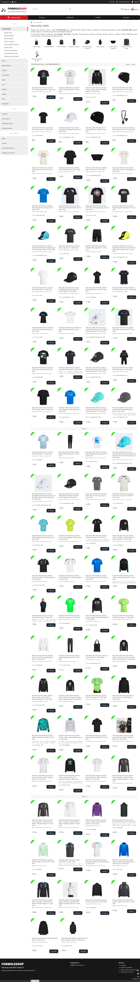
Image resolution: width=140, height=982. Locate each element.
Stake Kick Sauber (7, 128)
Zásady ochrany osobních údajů (130, 970)
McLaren (4, 70)
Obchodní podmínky (126, 967)
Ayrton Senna (6, 119)
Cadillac (4, 94)
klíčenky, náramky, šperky (37, 60)
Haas (3, 99)
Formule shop (15, 17)
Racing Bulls (5, 104)
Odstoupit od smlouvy (127, 972)
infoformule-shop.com (77, 965)
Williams (4, 89)
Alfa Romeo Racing (7, 123)
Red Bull (42, 17)
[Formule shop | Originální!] (32, 22)
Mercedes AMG (38, 22)
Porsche (4, 143)
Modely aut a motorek (8, 153)
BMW (3, 138)
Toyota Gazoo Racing (8, 148)
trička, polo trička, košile (127, 47)
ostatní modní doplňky (113, 47)
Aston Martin (5, 75)
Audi (3, 84)
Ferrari (4, 61)
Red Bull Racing (6, 65)
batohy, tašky (36, 46)
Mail (15, 2)
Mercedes (70, 17)
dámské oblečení (49, 46)
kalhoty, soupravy (74, 46)
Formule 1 (5, 114)
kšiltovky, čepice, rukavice (87, 47)
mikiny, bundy (100, 46)
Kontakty (123, 965)
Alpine (4, 80)
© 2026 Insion (136, 979)
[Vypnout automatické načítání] (31, 979)
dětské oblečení (61, 46)
